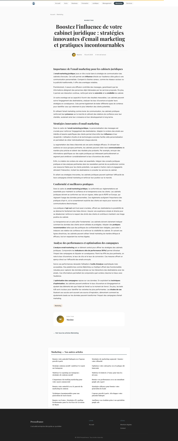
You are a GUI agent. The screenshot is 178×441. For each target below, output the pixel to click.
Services (129, 3)
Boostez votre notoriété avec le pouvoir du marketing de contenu (67, 387)
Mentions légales (126, 424)
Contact (123, 428)
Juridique (95, 3)
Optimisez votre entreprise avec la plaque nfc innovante (108, 367)
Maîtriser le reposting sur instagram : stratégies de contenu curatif (66, 374)
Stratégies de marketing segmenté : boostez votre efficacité (107, 360)
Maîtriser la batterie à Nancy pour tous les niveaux (107, 374)
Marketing (118, 3)
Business (74, 3)
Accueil (57, 3)
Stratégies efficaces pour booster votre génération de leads (105, 387)
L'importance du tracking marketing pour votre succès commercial (67, 380)
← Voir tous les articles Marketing (66, 333)
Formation (85, 3)
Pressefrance (36, 421)
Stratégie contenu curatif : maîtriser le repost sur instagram (68, 367)
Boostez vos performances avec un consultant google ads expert (108, 380)
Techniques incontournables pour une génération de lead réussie (66, 394)
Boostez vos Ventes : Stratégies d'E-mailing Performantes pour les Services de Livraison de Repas (68, 402)
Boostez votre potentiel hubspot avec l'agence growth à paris (68, 360)
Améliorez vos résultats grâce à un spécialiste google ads (108, 401)
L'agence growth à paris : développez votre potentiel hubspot (107, 394)
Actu (65, 3)
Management (107, 3)
